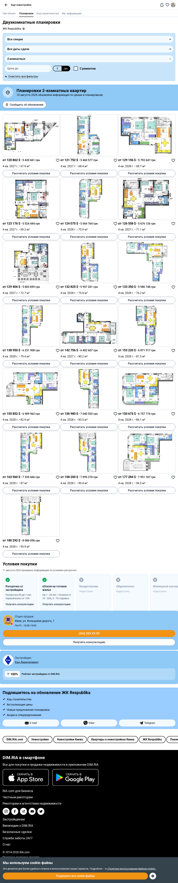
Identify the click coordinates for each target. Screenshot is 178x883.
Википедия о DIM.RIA (18, 825)
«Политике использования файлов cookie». (131, 868)
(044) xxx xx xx (89, 633)
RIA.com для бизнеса (18, 791)
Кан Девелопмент (27, 662)
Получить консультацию (89, 642)
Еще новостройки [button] (21, 4)
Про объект (9, 13)
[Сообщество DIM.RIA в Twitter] (40, 811)
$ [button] (57, 68)
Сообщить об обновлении (26, 104)
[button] (6, 4)
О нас (6, 844)
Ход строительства (48, 13)
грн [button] (66, 68)
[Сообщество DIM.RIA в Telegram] (23, 811)
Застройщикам (14, 819)
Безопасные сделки (17, 832)
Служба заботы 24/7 (18, 838)
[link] (31, 135)
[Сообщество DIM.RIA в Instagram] (6, 811)
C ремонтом (88, 68)
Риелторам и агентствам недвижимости (32, 803)
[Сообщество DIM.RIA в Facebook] (14, 811)
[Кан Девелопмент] (8, 660)
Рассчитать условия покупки (31, 173)
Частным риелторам (18, 797)
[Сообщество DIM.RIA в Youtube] (32, 811)
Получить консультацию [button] (20, 604)
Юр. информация (72, 13)
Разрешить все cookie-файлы (75, 876)
